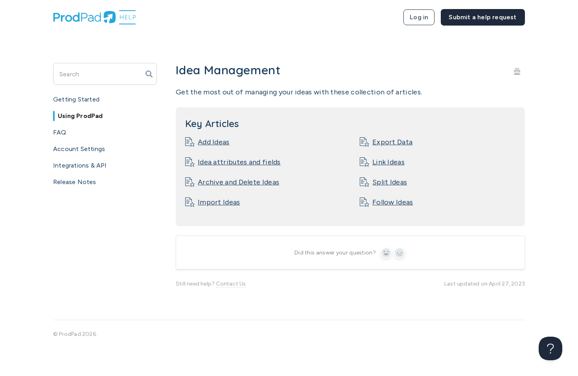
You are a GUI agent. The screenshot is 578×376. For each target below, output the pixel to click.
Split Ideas (389, 182)
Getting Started (76, 99)
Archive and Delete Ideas (238, 182)
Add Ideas (214, 142)
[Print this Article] (517, 71)
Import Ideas (219, 202)
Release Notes (74, 182)
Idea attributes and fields (239, 162)
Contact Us (231, 283)
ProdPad (70, 334)
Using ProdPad (80, 116)
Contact (483, 17)
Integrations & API (80, 165)
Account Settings (79, 149)
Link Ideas (388, 162)
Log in (419, 17)
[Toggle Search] (149, 74)
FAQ (59, 132)
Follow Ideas (392, 202)
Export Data (392, 142)
